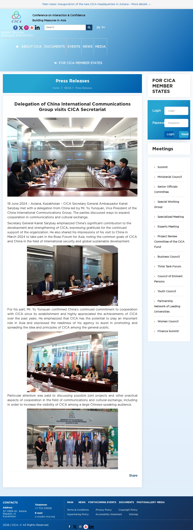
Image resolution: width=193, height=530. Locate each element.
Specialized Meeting (170, 217)
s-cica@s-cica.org (45, 517)
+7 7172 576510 (43, 508)
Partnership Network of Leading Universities (167, 306)
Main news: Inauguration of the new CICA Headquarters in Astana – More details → (96, 4)
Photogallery (146, 502)
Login (170, 134)
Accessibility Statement (109, 514)
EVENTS (73, 46)
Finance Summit (168, 331)
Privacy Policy (104, 510)
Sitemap (133, 514)
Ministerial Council (169, 177)
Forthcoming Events (102, 502)
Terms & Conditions (78, 510)
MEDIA (100, 46)
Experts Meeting (168, 227)
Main (70, 502)
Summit (162, 167)
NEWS (88, 46)
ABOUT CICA (31, 46)
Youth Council (166, 291)
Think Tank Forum (169, 266)
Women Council (167, 321)
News (82, 502)
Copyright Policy (128, 510)
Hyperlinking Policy (78, 514)
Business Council (168, 257)
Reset (185, 134)
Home (56, 88)
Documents (126, 502)
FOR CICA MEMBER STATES (79, 63)
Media (161, 502)
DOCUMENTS (54, 46)
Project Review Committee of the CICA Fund (169, 241)
